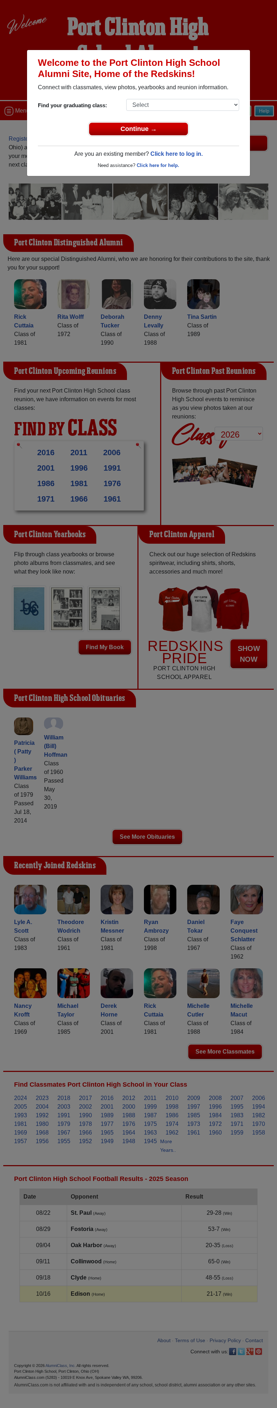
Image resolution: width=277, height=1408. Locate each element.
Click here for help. (158, 165)
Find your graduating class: (72, 105)
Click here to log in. (176, 154)
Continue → (138, 128)
